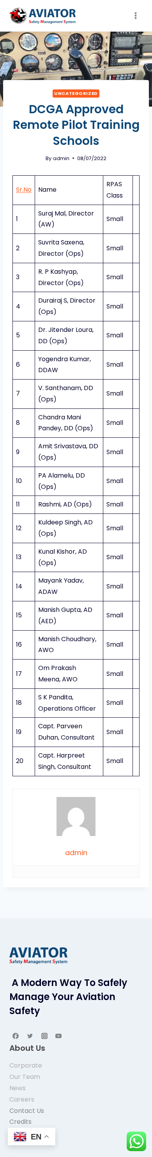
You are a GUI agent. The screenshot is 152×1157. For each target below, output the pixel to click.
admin (61, 158)
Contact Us (26, 1110)
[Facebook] (15, 1036)
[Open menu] (135, 15)
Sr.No (24, 189)
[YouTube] (58, 1036)
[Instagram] (44, 1036)
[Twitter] (30, 1036)
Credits (20, 1121)
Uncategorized (75, 93)
